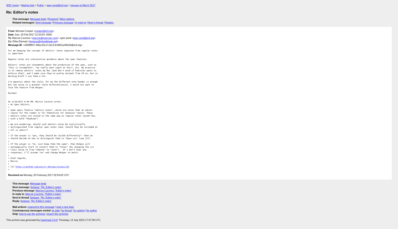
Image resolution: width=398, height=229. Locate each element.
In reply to (80, 22)
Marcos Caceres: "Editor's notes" (54, 190)
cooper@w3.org (44, 31)
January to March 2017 (82, 5)
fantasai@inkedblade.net (43, 41)
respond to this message (41, 207)
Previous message (63, 22)
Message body (38, 19)
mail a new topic (65, 207)
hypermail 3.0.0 (49, 220)
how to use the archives (32, 214)
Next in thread (95, 22)
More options (67, 19)
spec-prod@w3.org (57, 5)
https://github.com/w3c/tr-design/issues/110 (42, 167)
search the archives (57, 214)
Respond (53, 19)
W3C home (12, 5)
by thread (67, 210)
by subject (79, 210)
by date (56, 210)
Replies (109, 22)
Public (40, 5)
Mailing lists (27, 5)
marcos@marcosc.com (45, 38)
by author (92, 210)
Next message (43, 22)
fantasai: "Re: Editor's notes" (46, 187)
